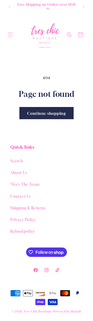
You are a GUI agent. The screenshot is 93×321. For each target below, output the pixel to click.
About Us (18, 172)
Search (16, 161)
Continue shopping (46, 113)
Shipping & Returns (27, 208)
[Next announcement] (83, 6)
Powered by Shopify (67, 311)
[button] (10, 35)
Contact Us (20, 196)
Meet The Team (25, 184)
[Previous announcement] (9, 6)
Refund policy (22, 231)
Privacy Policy (23, 219)
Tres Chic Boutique (38, 311)
